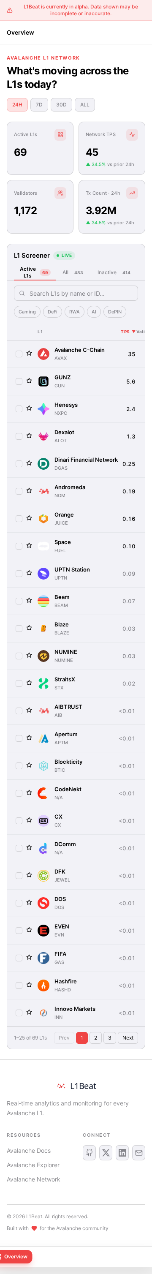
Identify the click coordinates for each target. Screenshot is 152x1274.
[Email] (138, 1152)
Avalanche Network (33, 1179)
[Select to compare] (19, 354)
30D (61, 104)
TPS (128, 331)
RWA (74, 312)
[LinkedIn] (122, 1152)
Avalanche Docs (29, 1150)
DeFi (52, 312)
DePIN (115, 312)
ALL (85, 104)
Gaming (27, 312)
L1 (40, 331)
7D (39, 104)
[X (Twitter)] (105, 1152)
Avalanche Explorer (33, 1164)
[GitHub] (89, 1152)
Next (127, 1037)
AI (94, 312)
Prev (64, 1037)
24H (17, 104)
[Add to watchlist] (29, 353)
